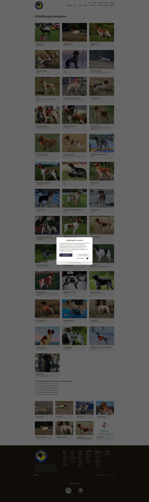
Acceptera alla (66, 255)
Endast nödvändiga (83, 255)
